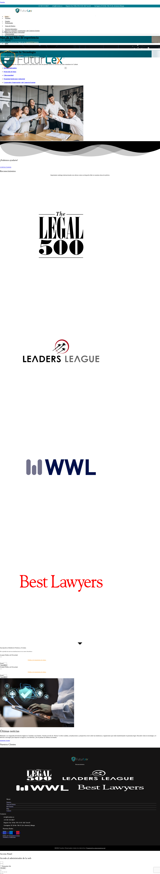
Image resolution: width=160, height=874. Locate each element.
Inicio (6, 16)
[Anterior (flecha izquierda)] (0, 873)
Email (2, 663)
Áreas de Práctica (10, 26)
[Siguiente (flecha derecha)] (2, 873)
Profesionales (9, 23)
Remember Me (6, 866)
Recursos (7, 40)
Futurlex (2, 2)
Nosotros (7, 18)
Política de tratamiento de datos (37, 660)
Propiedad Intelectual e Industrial (14, 35)
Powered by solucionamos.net (95, 848)
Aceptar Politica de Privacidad (9, 655)
